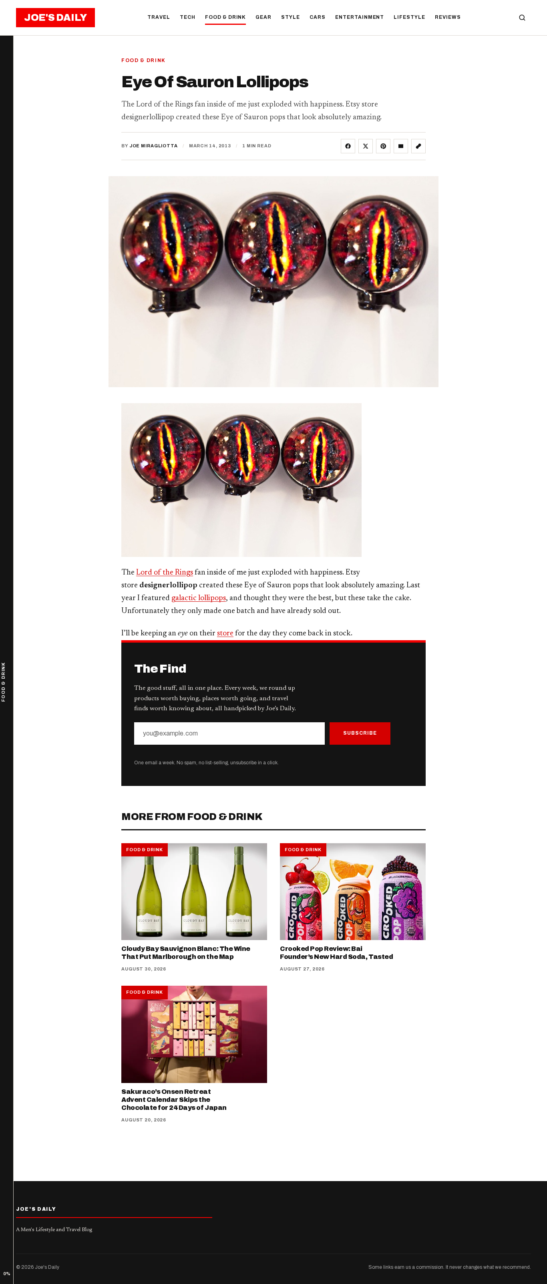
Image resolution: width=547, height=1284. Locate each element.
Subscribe (360, 733)
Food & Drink (225, 17)
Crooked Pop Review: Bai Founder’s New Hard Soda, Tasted (336, 952)
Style (290, 17)
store (225, 633)
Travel (158, 17)
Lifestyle (409, 17)
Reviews (448, 17)
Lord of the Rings (164, 573)
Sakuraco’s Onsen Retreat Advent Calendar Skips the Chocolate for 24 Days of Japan (174, 1099)
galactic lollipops (198, 598)
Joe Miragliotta (153, 145)
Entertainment (359, 17)
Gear (263, 17)
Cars (318, 17)
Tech (187, 17)
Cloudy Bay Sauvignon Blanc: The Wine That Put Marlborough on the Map (185, 952)
